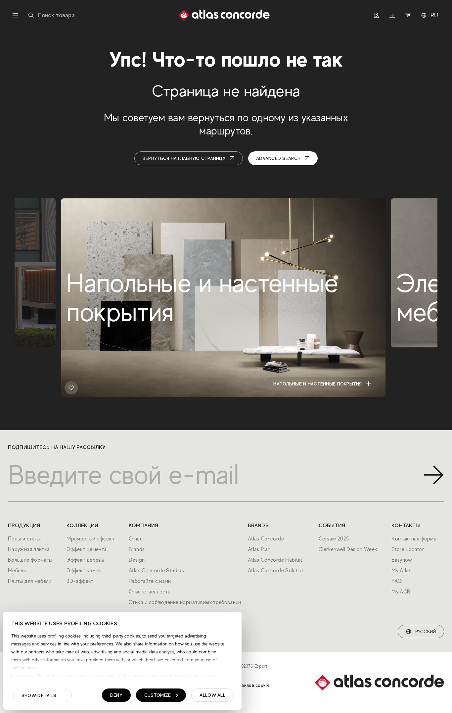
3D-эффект (80, 581)
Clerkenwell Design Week (348, 549)
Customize (157, 695)
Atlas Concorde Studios (156, 571)
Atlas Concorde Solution (276, 571)
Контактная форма (413, 539)
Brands (137, 549)
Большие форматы (30, 560)
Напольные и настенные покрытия (317, 383)
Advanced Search (278, 158)
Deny (116, 695)
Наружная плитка (29, 549)
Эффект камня (84, 571)
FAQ (396, 581)
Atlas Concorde (266, 539)
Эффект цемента (87, 549)
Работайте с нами (150, 581)
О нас (136, 539)
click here (172, 675)
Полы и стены (24, 539)
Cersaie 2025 (334, 539)
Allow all (212, 695)
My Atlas (401, 571)
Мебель (17, 571)
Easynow (401, 560)
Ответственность (149, 592)
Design (137, 560)
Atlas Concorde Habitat (275, 560)
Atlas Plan (259, 549)
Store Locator (407, 549)
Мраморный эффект (90, 539)
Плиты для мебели (30, 581)
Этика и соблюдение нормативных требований (185, 602)
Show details (39, 695)
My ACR (400, 592)
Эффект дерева (85, 560)
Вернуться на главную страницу (184, 158)
